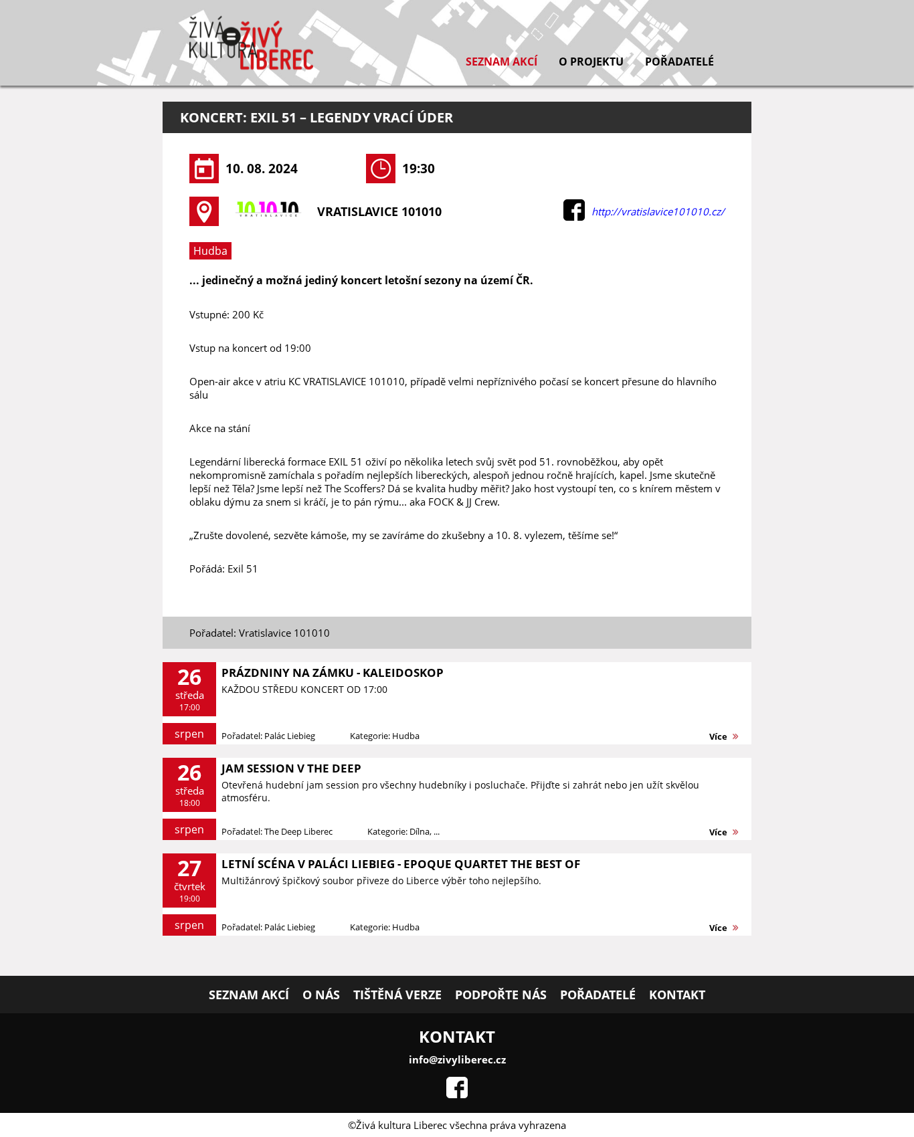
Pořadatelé (679, 61)
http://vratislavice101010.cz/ (658, 211)
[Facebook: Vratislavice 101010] (574, 216)
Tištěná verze (397, 995)
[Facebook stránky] (457, 1094)
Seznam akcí (501, 61)
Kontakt (677, 995)
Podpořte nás (501, 995)
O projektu (591, 61)
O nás (321, 995)
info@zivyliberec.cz (457, 1059)
